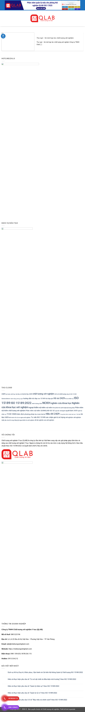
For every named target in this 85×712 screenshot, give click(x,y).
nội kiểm (42, 407)
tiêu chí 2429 (53, 413)
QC (54, 411)
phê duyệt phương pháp (68, 407)
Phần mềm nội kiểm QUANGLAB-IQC (39, 411)
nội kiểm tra (50, 408)
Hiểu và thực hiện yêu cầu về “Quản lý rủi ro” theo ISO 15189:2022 (32, 693)
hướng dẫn (27, 398)
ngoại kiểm (33, 407)
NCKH (46, 403)
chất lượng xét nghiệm (43, 393)
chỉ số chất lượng (60, 394)
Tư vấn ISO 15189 (38, 417)
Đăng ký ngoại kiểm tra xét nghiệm (24, 420)
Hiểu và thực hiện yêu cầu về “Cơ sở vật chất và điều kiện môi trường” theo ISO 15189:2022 (42, 679)
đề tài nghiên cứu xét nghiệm (44, 420)
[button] (3, 18)
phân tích (58, 407)
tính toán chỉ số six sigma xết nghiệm (19, 417)
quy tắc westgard (60, 410)
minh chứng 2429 (37, 403)
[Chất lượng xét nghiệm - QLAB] (42, 18)
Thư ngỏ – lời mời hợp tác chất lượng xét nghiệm (55, 38)
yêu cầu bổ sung (9, 420)
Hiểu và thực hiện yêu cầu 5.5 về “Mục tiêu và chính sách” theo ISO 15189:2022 (37, 700)
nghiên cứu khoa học (61, 403)
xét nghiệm (69, 417)
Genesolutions (6, 398)
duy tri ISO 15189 (71, 394)
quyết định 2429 (71, 411)
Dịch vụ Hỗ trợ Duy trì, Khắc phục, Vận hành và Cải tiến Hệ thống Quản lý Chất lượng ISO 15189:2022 (45, 672)
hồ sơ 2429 (59, 398)
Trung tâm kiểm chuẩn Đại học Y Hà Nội (70, 414)
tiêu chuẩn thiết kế (40, 414)
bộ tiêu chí (19, 394)
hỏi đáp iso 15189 (38, 398)
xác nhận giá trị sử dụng (55, 417)
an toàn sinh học (10, 394)
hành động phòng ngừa (17, 398)
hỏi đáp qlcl (49, 398)
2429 (3, 394)
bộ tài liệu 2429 (27, 394)
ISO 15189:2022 (21, 403)
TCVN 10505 (11, 414)
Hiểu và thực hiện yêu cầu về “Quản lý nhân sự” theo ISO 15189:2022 (33, 686)
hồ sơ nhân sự (69, 398)
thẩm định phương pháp (25, 414)
